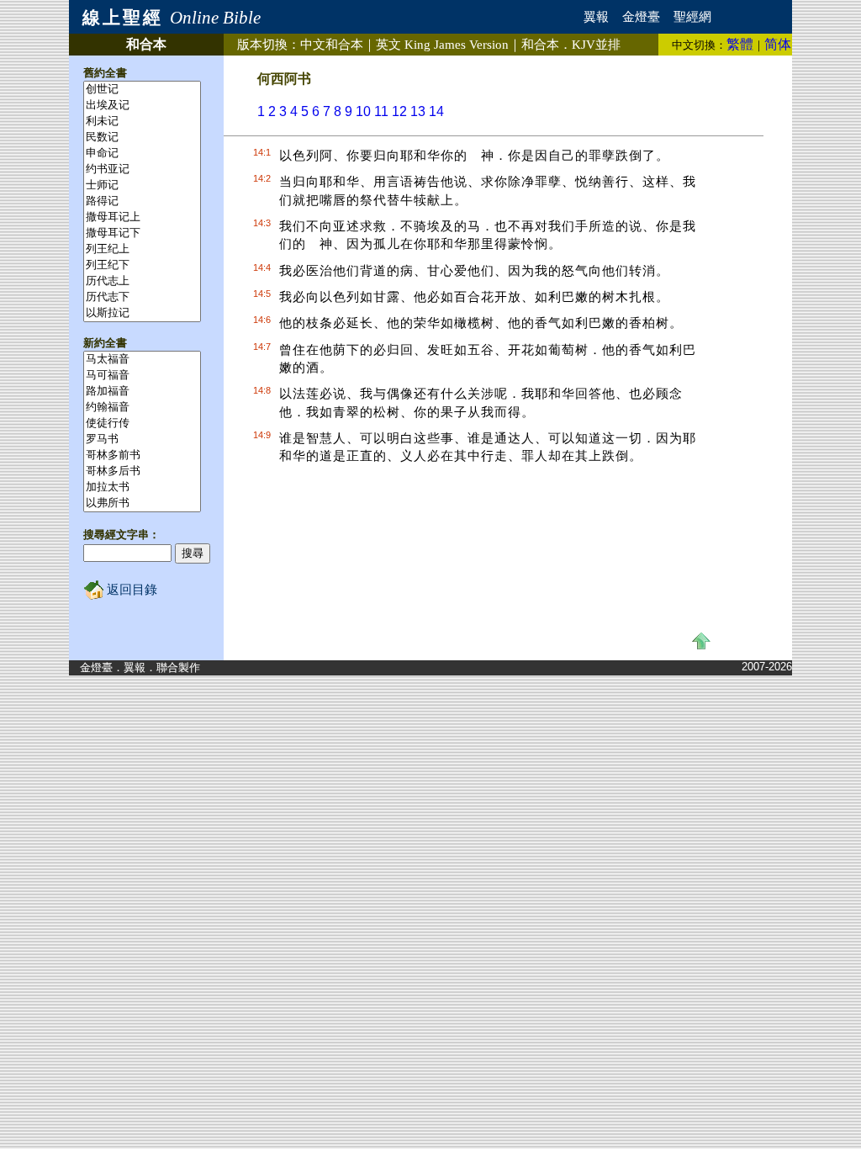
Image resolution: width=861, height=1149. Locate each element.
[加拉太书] (142, 487)
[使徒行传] (142, 424)
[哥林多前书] (142, 455)
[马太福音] (142, 360)
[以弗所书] (142, 503)
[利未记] (142, 122)
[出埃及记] (142, 106)
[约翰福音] (142, 408)
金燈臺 (641, 17)
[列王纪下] (142, 265)
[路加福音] (142, 392)
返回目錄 (130, 589)
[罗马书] (142, 439)
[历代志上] (142, 281)
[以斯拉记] (142, 313)
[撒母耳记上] (142, 217)
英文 (442, 44)
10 (363, 111)
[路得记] (142, 201)
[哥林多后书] (142, 471)
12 (399, 111)
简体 (777, 44)
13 (417, 111)
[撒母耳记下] (142, 233)
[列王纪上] (142, 249)
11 (381, 111)
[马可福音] (142, 376)
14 (436, 111)
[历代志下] (142, 297)
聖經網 (692, 17)
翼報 (596, 17)
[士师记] (142, 185)
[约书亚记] (142, 169)
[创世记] (142, 90)
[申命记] (142, 153)
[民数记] (142, 138)
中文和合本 (331, 44)
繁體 (739, 44)
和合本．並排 (571, 44)
